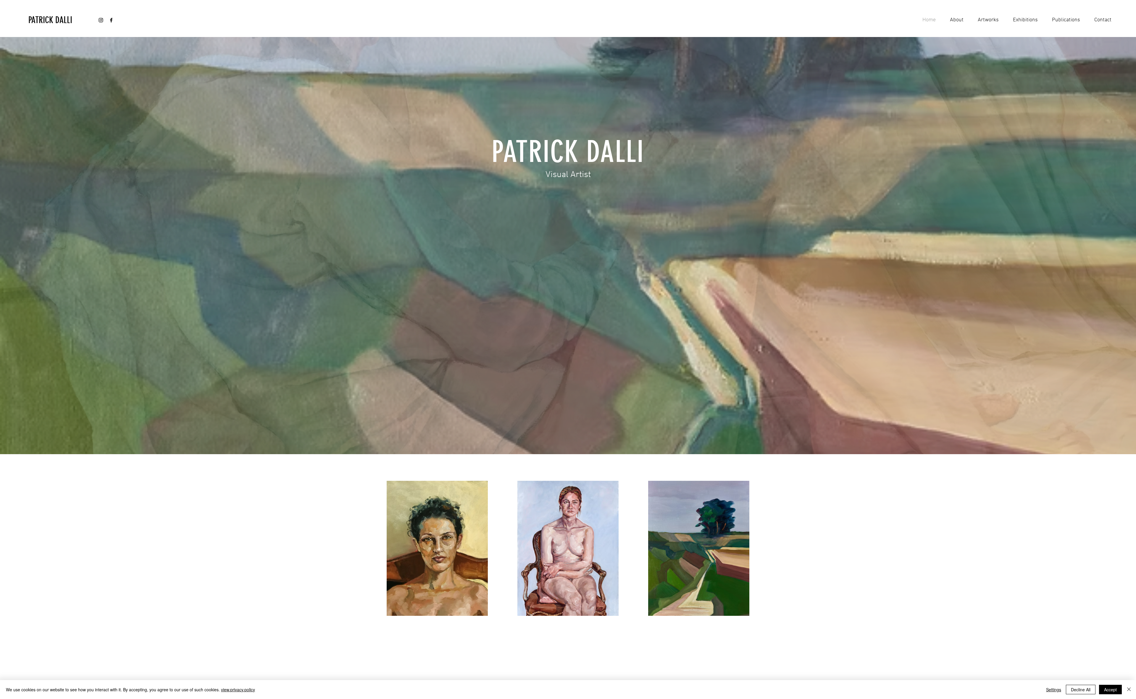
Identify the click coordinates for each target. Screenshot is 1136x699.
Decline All (1080, 689)
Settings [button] (1053, 689)
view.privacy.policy (238, 689)
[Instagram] (101, 20)
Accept (1110, 689)
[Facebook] (111, 20)
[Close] (1128, 689)
